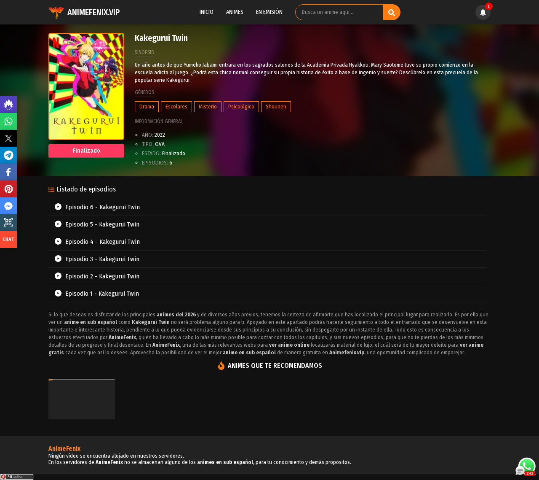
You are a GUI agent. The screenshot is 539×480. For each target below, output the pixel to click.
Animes (234, 12)
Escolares (176, 106)
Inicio (206, 12)
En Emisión (269, 12)
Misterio (208, 106)
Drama (146, 106)
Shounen (276, 106)
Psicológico (241, 106)
